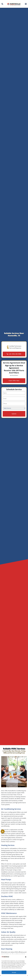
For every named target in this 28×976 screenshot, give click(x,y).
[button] (25, 957)
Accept (14, 972)
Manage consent (3, 831)
